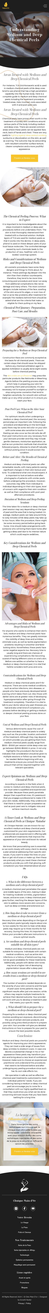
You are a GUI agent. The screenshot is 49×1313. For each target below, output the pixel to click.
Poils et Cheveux (24, 1232)
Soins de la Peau (24, 1245)
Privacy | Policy (24, 1303)
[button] (44, 6)
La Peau (24, 1227)
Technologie (24, 1255)
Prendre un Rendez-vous (24, 158)
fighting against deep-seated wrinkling (28, 135)
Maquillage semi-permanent (24, 1265)
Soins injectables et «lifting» (24, 1250)
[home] (6, 6)
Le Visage (24, 1223)
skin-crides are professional (19, 376)
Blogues (24, 1288)
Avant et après (24, 1278)
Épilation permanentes (24, 1260)
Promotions (24, 1283)
